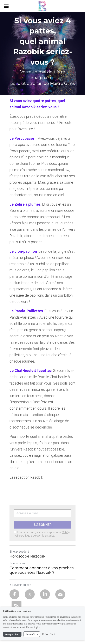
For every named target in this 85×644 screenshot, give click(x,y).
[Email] (60, 594)
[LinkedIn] (45, 594)
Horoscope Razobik (27, 556)
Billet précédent (19, 551)
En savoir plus (33, 627)
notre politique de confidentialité (34, 535)
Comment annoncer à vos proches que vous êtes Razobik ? (41, 570)
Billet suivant (17, 563)
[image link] (42, 6)
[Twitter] (30, 594)
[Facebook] (14, 594)
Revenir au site (21, 584)
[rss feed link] (16, 606)
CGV (65, 532)
